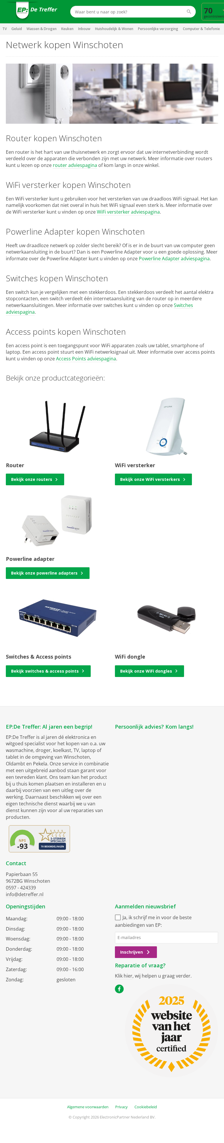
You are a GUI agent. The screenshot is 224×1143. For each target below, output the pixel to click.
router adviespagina (75, 165)
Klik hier (123, 976)
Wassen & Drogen (42, 28)
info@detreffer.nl (24, 894)
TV (4, 28)
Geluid (16, 28)
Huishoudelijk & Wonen (114, 28)
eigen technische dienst (32, 803)
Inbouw (84, 28)
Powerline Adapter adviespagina (174, 258)
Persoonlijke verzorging (158, 28)
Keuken (67, 28)
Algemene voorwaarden (87, 1106)
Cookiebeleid (145, 1106)
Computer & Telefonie (201, 28)
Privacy (121, 1106)
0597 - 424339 (21, 887)
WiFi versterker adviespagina (128, 212)
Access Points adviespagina (86, 358)
